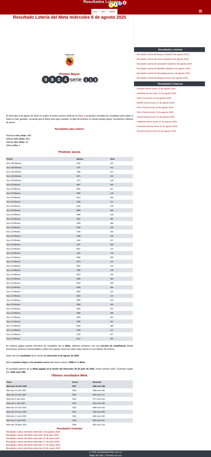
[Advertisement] (69, 34)
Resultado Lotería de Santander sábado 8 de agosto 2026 (164, 64)
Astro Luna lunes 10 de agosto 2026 (154, 98)
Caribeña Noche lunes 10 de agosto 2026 (156, 93)
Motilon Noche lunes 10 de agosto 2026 (155, 103)
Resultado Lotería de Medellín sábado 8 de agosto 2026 (163, 68)
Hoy (95, 12)
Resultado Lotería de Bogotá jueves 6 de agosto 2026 (162, 78)
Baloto (112, 12)
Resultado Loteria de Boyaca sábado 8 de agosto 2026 (163, 54)
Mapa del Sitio (96, 455)
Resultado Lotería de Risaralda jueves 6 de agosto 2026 (163, 73)
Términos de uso (113, 455)
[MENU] (200, 11)
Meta (80, 116)
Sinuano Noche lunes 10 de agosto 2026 (156, 88)
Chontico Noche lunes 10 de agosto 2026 (156, 131)
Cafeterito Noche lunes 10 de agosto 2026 (157, 121)
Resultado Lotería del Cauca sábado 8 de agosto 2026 (163, 59)
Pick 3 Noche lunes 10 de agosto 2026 (155, 107)
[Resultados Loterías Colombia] (105, 7)
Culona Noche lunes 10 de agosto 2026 (155, 117)
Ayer (103, 12)
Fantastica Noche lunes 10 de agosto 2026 (157, 126)
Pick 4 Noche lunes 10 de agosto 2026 (155, 112)
